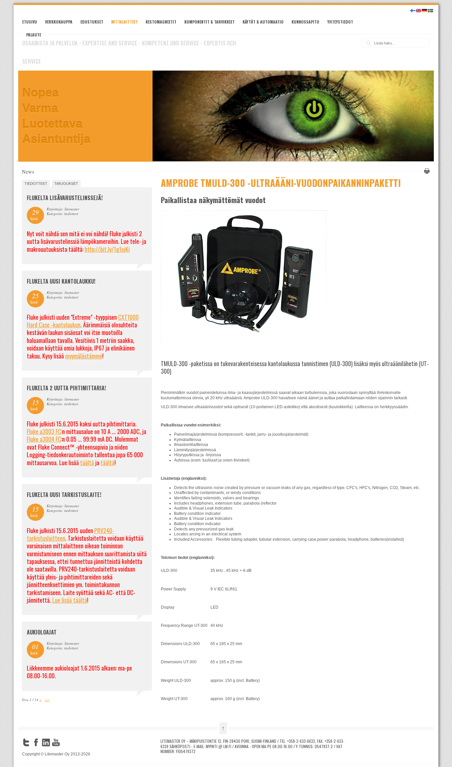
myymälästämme (83, 356)
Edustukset (91, 22)
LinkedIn (46, 742)
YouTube (56, 742)
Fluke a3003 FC (44, 431)
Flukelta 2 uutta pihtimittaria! (66, 388)
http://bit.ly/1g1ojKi (107, 249)
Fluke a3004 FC (44, 439)
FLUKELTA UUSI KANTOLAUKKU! (61, 281)
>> (47, 699)
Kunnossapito (305, 22)
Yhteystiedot (340, 22)
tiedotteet (35, 184)
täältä (87, 462)
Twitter (26, 742)
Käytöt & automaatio (263, 22)
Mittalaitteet (124, 22)
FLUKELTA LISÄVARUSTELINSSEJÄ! (65, 198)
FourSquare (66, 742)
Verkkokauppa (58, 22)
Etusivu (29, 22)
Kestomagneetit (161, 22)
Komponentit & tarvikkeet (209, 22)
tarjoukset (66, 184)
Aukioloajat (42, 632)
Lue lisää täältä (69, 600)
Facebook (36, 742)
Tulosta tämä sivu (425, 171)
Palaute (33, 34)
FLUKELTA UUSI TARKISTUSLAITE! (64, 495)
